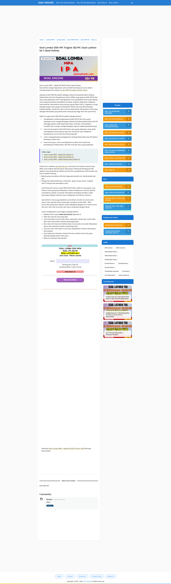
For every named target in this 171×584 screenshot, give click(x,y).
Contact (70, 576)
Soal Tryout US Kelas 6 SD (115, 158)
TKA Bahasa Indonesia (112, 271)
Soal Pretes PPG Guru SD (114, 192)
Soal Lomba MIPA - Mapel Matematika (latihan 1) (62, 159)
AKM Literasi (108, 248)
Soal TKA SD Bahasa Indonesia (112, 112)
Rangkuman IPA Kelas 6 (113, 225)
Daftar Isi (110, 576)
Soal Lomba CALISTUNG (113, 164)
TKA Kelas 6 (126, 271)
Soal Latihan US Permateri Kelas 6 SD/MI (115, 151)
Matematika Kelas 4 (111, 251)
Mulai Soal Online (70, 280)
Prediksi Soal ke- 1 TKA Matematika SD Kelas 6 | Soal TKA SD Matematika (117, 314)
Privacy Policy (97, 576)
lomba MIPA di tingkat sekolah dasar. (74, 90)
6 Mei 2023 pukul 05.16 (59, 499)
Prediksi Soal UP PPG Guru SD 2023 (115, 199)
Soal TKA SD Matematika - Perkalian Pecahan (115, 333)
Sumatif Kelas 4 (110, 263)
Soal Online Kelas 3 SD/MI (114, 133)
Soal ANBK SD (110, 170)
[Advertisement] (85, 22)
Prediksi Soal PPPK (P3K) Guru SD (114, 207)
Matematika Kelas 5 (111, 255)
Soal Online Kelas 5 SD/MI (114, 138)
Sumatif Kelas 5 (123, 263)
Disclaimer (82, 576)
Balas (50, 506)
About (59, 576)
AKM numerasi (120, 248)
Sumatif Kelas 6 (109, 267)
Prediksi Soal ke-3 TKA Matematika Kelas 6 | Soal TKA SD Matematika (117, 297)
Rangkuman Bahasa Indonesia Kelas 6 (112, 232)
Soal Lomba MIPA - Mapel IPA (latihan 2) (59, 157)
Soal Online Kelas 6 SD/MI (114, 144)
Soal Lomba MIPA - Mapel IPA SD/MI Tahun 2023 (66, 448)
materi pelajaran (124, 275)
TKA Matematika (110, 275)
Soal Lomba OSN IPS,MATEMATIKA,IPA (111, 126)
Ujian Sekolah (87, 581)
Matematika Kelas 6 (111, 259)
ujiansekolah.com (61, 166)
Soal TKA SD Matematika (114, 119)
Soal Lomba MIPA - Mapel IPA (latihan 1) (58, 155)
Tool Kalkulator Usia (113, 186)
